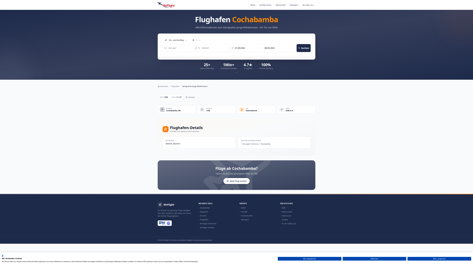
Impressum (286, 216)
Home (252, 5)
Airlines (203, 216)
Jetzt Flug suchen (238, 181)
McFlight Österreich (208, 223)
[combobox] (178, 48)
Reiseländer (205, 208)
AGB (283, 208)
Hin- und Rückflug (176, 40)
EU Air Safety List (289, 223)
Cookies (285, 219)
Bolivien (191, 97)
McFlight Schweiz (207, 227)
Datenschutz (287, 212)
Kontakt (244, 212)
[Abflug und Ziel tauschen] (196, 48)
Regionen (204, 212)
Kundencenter (265, 5)
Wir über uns (308, 5)
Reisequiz (294, 5)
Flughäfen (204, 219)
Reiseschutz (281, 5)
